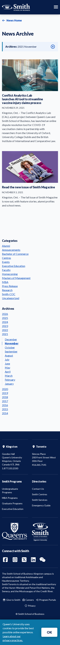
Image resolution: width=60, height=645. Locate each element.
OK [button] (49, 632)
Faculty (6, 270)
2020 (5, 389)
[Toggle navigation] (56, 7)
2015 (5, 409)
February (10, 379)
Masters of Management (16, 278)
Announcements (11, 249)
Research (7, 290)
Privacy (32, 605)
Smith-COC (8, 294)
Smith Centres (39, 494)
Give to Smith (13, 599)
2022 (5, 330)
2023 (5, 326)
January (9, 383)
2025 (5, 317)
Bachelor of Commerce (15, 253)
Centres (6, 257)
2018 (5, 397)
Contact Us (38, 488)
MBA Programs (10, 497)
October (10, 347)
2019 (5, 393)
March (8, 375)
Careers (29, 599)
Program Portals (47, 599)
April (7, 371)
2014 (5, 413)
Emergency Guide (41, 505)
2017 (5, 401)
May (7, 367)
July (7, 359)
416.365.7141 (39, 464)
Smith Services (39, 499)
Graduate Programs (12, 503)
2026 (5, 313)
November (11, 343)
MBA (5, 282)
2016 (5, 405)
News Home (14, 20)
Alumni (6, 245)
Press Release (10, 286)
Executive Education (13, 265)
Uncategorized (10, 298)
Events (6, 261)
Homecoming (10, 274)
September (11, 351)
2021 (5, 334)
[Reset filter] (52, 47)
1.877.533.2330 (10, 468)
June (7, 363)
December (11, 339)
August (9, 355)
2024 (5, 322)
